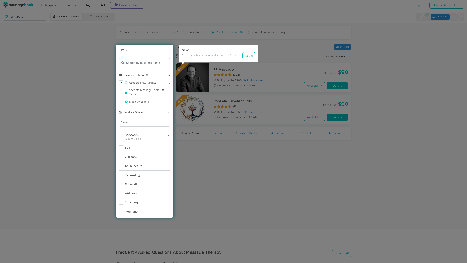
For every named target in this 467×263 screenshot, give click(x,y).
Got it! (249, 55)
